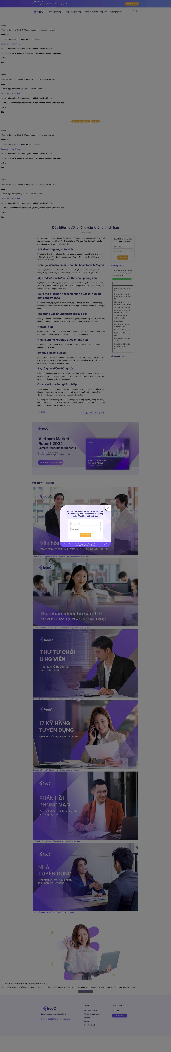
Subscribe (85, 535)
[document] (85, 526)
